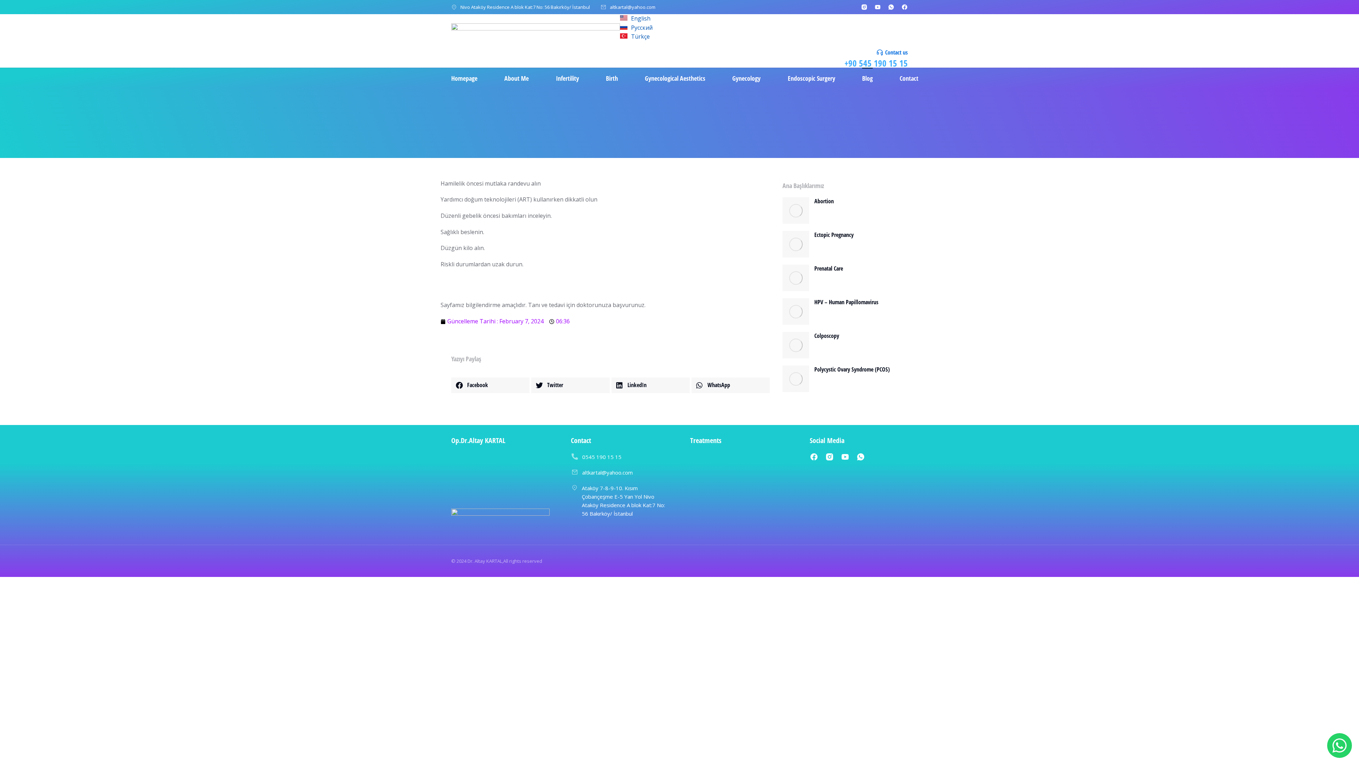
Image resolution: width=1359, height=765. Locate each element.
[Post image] (795, 210)
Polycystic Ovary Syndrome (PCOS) (852, 369)
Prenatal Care (828, 268)
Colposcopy (826, 336)
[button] (490, 385)
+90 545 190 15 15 (876, 63)
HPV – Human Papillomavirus (846, 302)
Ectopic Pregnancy (834, 235)
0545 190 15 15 (601, 456)
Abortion (824, 201)
